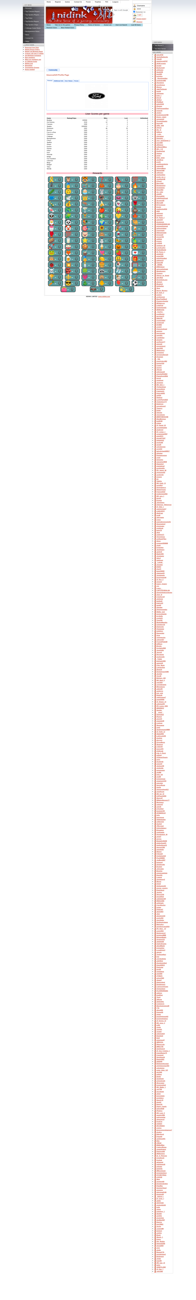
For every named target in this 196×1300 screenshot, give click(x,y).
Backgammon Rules (32, 31)
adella (159, 1201)
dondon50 (160, 1194)
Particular (160, 967)
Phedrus (159, 1111)
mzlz (158, 1248)
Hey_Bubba (161, 1241)
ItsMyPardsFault (162, 198)
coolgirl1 (160, 618)
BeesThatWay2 (162, 299)
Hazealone (160, 82)
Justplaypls (161, 575)
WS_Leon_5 (161, 1113)
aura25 (159, 444)
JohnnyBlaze (161, 168)
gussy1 (159, 367)
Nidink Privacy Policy (32, 49)
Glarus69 (160, 262)
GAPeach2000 (161, 796)
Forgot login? (141, 19)
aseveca (159, 331)
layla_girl (160, 774)
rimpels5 (160, 215)
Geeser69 (160, 1012)
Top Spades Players (32, 15)
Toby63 (159, 59)
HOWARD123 (161, 813)
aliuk (158, 532)
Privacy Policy (79, 25)
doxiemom (160, 222)
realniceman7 (161, 697)
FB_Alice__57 (161, 928)
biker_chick (161, 158)
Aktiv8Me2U (161, 946)
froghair (159, 1160)
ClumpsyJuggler (162, 301)
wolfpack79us (161, 539)
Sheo (158, 288)
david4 (159, 1102)
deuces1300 (161, 847)
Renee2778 (160, 1252)
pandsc (159, 295)
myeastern (160, 352)
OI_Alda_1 (160, 507)
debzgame (160, 517)
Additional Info (58, 81)
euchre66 (160, 442)
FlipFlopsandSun (163, 108)
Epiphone (160, 404)
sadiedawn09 (161, 899)
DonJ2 (159, 97)
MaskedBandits (162, 622)
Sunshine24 (161, 1057)
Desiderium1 (161, 984)
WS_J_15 (160, 149)
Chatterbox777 (162, 402)
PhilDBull (160, 102)
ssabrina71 (160, 534)
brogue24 (160, 235)
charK (159, 545)
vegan (159, 1014)
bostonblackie (162, 614)
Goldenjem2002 (162, 494)
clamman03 (161, 573)
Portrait (49, 80)
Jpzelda (159, 674)
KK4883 (159, 325)
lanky (158, 1265)
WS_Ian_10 (160, 794)
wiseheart (160, 380)
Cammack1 (160, 391)
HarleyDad (160, 714)
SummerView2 (162, 1188)
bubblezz (160, 631)
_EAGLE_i (160, 1196)
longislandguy (162, 1173)
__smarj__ (160, 712)
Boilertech (160, 1256)
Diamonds (160, 627)
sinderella (160, 768)
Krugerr (159, 500)
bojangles (160, 547)
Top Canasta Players (32, 11)
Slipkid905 (160, 734)
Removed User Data (32, 47)
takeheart (160, 560)
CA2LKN (160, 746)
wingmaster (161, 770)
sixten (159, 1209)
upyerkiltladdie (162, 427)
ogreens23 (160, 322)
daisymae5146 (161, 1192)
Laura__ (159, 588)
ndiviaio (159, 1166)
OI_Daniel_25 (161, 425)
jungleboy (160, 1098)
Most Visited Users (67, 27)
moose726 (160, 237)
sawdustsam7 (161, 509)
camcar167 (160, 639)
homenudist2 (161, 1085)
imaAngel (160, 430)
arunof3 (159, 719)
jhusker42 (160, 761)
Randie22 (160, 1036)
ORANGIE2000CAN (163, 224)
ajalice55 (160, 689)
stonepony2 (161, 879)
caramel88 (160, 1228)
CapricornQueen (162, 986)
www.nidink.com (104, 296)
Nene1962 (160, 190)
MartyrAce (160, 924)
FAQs (27, 41)
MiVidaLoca (161, 303)
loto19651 (160, 1224)
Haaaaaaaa (160, 629)
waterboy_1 (161, 1211)
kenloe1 (159, 1231)
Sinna (159, 541)
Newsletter (28, 65)
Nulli (158, 1038)
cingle (159, 1027)
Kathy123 (160, 603)
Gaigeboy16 (161, 624)
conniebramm (161, 684)
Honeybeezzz (161, 487)
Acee (158, 635)
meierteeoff (161, 1040)
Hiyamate (160, 357)
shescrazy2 (160, 1119)
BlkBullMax (160, 1145)
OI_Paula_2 (160, 217)
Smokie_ (160, 710)
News (27, 35)
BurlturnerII (161, 68)
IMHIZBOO (160, 708)
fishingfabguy (161, 828)
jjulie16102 (160, 104)
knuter (159, 207)
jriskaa (159, 423)
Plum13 (159, 716)
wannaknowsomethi (164, 522)
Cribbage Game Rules (33, 28)
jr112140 (159, 1177)
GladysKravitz (161, 944)
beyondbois (161, 389)
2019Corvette (161, 63)
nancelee (160, 783)
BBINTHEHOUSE (162, 417)
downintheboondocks (164, 592)
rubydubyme (161, 447)
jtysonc (159, 241)
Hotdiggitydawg (162, 922)
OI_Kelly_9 (160, 292)
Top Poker (28, 18)
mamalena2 (161, 466)
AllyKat (159, 100)
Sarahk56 (160, 72)
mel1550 (159, 973)
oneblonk (160, 528)
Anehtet (159, 738)
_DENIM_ (160, 265)
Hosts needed (30, 69)
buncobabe (161, 1096)
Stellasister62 (161, 886)
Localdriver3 (161, 950)
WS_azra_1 (160, 496)
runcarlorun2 (161, 406)
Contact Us (29, 38)
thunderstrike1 (162, 963)
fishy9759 (160, 55)
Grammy (160, 273)
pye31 (159, 162)
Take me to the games (62, 25)
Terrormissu (161, 537)
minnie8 (159, 344)
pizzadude (160, 1091)
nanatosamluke (162, 873)
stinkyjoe (160, 599)
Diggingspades (162, 609)
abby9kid (160, 277)
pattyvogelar (161, 1117)
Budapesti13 (161, 185)
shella (159, 1250)
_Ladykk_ (160, 562)
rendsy (159, 113)
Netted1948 (160, 170)
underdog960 (161, 80)
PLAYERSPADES (162, 991)
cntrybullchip (161, 959)
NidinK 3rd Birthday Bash (34, 51)
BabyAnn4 (160, 1134)
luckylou (160, 76)
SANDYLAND (161, 1267)
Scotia (159, 1226)
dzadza (159, 1132)
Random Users (52, 27)
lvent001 (159, 335)
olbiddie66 (160, 941)
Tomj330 (159, 620)
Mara (158, 1179)
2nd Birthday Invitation (33, 55)
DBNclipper (161, 267)
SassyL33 (160, 1100)
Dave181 (159, 875)
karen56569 (160, 571)
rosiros (159, 1128)
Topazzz (159, 408)
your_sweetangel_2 (163, 140)
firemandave (161, 989)
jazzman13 (160, 316)
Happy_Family (162, 1106)
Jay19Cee (160, 160)
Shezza (159, 87)
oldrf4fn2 (160, 961)
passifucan (160, 791)
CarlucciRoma (161, 1147)
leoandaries (161, 187)
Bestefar (159, 871)
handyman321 (161, 307)
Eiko (158, 1141)
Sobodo (159, 412)
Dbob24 (159, 669)
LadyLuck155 (161, 736)
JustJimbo (160, 920)
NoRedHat (160, 286)
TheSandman (161, 387)
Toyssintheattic (162, 121)
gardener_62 (161, 245)
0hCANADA (161, 1126)
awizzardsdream (162, 269)
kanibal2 (159, 601)
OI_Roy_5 (160, 579)
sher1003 (160, 348)
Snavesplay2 (161, 524)
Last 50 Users (136, 25)
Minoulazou (161, 687)
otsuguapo (160, 526)
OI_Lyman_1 (161, 432)
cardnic (159, 1233)
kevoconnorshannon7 (164, 1130)
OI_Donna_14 (161, 1021)
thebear (159, 153)
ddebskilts (160, 1001)
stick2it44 (160, 254)
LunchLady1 (161, 247)
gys (158, 586)
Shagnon (160, 744)
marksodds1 (161, 175)
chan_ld (159, 594)
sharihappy (160, 549)
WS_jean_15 (161, 1263)
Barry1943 (160, 183)
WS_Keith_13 (161, 483)
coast (158, 457)
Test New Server (160, 49)
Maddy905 (160, 554)
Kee (158, 956)
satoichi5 (160, 663)
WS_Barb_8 (161, 680)
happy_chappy (162, 584)
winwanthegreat (162, 226)
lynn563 (159, 74)
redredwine (160, 1068)
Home (49, 25)
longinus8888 (161, 935)
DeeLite (159, 1222)
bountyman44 (161, 577)
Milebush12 (161, 350)
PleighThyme (161, 489)
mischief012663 (162, 374)
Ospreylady (161, 230)
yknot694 (160, 1010)
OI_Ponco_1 (161, 252)
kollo (158, 1207)
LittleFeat (160, 305)
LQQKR (159, 243)
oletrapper (160, 136)
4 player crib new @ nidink (34, 53)
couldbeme (160, 314)
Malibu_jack (161, 612)
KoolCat (159, 1121)
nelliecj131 (160, 821)
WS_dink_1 (160, 385)
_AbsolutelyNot (162, 78)
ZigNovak (160, 751)
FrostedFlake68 (162, 642)
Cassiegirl (160, 1055)
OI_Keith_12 (161, 732)
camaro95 (160, 166)
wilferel (159, 755)
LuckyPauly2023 (162, 399)
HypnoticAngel (162, 329)
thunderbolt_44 (162, 834)
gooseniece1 (161, 346)
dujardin (159, 340)
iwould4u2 (160, 896)
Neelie (159, 1076)
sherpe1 (159, 282)
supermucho (161, 637)
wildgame (160, 70)
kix (158, 479)
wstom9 (159, 764)
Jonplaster (160, 556)
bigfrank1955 (161, 661)
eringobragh (161, 1081)
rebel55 (159, 194)
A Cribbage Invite (31, 61)
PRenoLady (161, 1044)
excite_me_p (161, 177)
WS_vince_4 (161, 1023)
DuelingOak (161, 151)
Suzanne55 (160, 200)
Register (139, 22)
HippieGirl (160, 464)
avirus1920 (160, 978)
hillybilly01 (160, 440)
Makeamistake (161, 232)
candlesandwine (162, 164)
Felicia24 (160, 854)
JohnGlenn (160, 502)
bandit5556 (160, 699)
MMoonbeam (161, 1171)
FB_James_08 (161, 470)
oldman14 (160, 260)
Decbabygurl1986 (163, 671)
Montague (160, 802)
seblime (159, 239)
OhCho (159, 127)
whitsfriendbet (162, 258)
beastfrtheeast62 (162, 1016)
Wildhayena (161, 1153)
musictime (160, 1218)
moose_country (162, 888)
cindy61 (159, 1029)
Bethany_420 (161, 678)
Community (53, 70)
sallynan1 (160, 172)
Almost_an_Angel (163, 275)
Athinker (160, 453)
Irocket (159, 65)
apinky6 (159, 552)
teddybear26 (161, 1164)
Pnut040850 (161, 858)
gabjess (159, 993)
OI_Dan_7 (160, 1269)
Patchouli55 (161, 1151)
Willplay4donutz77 (163, 800)
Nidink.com (29, 63)
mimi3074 (160, 436)
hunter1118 (160, 363)
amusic (159, 952)
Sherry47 (160, 798)
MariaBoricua (161, 419)
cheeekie (160, 564)
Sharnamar (160, 725)
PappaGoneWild (162, 376)
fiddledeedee (161, 819)
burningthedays (162, 1018)
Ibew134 (159, 1104)
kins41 (159, 498)
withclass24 (161, 372)
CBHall (159, 1143)
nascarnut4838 (162, 462)
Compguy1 (160, 1004)
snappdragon (161, 1149)
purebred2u (161, 468)
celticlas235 (161, 704)
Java (158, 914)
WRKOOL (160, 1042)
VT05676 (159, 976)
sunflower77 (161, 342)
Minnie (159, 881)
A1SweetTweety (162, 757)
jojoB (158, 515)
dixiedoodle (161, 864)
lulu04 (159, 91)
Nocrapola (160, 654)
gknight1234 (161, 916)
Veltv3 (159, 558)
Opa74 (159, 569)
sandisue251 (161, 1138)
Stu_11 (159, 130)
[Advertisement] (98, 48)
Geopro (159, 477)
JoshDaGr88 (161, 179)
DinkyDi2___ (161, 138)
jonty (158, 759)
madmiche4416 (162, 209)
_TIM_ (159, 359)
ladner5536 (160, 1108)
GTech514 (160, 809)
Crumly (159, 365)
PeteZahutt (160, 890)
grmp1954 (160, 256)
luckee (159, 907)
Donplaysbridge (162, 1183)
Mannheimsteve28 (163, 1006)
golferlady (160, 903)
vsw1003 (160, 682)
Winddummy (161, 271)
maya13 (159, 582)
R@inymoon (161, 205)
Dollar (159, 410)
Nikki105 (159, 318)
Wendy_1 (160, 1237)
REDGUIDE (160, 901)
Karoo (159, 1239)
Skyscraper (160, 1083)
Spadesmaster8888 (163, 729)
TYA (158, 1008)
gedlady (159, 1123)
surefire (159, 1216)
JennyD (159, 652)
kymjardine (160, 948)
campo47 (160, 804)
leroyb (159, 378)
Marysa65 (160, 202)
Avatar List (107, 25)
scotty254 (160, 918)
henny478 (160, 749)
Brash (159, 1235)
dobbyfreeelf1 (161, 843)
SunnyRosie (161, 785)
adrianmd (160, 1162)
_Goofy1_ (160, 312)
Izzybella (160, 616)
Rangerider (160, 633)
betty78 (159, 530)
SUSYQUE (160, 1203)
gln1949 (159, 1072)
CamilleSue (160, 337)
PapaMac (160, 1186)
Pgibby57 (160, 909)
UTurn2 (159, 181)
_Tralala (159, 659)
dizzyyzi (159, 740)
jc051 (158, 1025)
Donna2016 (160, 196)
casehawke (160, 832)
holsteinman (161, 779)
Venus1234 (160, 894)
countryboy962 (162, 361)
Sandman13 (161, 1049)
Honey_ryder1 (161, 117)
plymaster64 (161, 472)
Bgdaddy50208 (162, 841)
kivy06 (159, 969)
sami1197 (160, 220)
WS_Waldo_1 (161, 1087)
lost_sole (160, 693)
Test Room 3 (159, 45)
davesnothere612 (163, 789)
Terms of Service (94, 25)
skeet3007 (160, 911)
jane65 (159, 605)
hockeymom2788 (162, 115)
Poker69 (159, 1136)
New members (30, 57)
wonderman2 (161, 1254)
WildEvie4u (160, 309)
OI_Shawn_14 (161, 702)
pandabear (160, 971)
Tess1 (159, 997)
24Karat (159, 999)
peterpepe (160, 93)
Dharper (159, 106)
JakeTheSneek (162, 89)
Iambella (159, 1168)
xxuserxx (160, 1190)
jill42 (158, 211)
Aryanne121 (161, 939)
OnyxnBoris (161, 742)
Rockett (159, 866)
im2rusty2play (161, 228)
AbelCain (160, 513)
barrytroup (160, 817)
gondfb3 (160, 485)
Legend (159, 877)
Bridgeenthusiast (163, 1063)
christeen (160, 382)
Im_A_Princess (162, 1156)
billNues (159, 644)
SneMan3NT (161, 1220)
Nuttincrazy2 (161, 933)
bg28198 (159, 421)
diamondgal (161, 982)
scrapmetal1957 (162, 434)
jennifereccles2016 (163, 926)
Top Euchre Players (32, 21)
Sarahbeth (160, 1078)
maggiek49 (160, 721)
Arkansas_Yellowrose (164, 504)
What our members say (33, 59)
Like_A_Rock (161, 753)
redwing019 (161, 1033)
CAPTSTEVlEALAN (163, 590)
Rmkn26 (159, 695)
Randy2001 (160, 1059)
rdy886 (159, 772)
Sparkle (159, 1213)
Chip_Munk (161, 665)
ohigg (159, 1094)
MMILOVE (160, 1046)
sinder (159, 1258)
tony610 (159, 449)
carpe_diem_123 (162, 1070)
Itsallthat (160, 995)
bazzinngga (161, 333)
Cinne (159, 520)
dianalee (159, 607)
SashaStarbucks (162, 57)
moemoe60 (160, 1181)
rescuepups (161, 414)
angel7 (159, 836)
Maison (159, 851)
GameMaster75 (162, 1053)
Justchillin (160, 650)
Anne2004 (160, 1245)
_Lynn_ (159, 134)
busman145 (161, 811)
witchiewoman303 (163, 1066)
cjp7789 (159, 1089)
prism (159, 155)
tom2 (158, 727)
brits (158, 815)
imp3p (159, 787)
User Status (69, 81)
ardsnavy (160, 213)
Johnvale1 (160, 869)
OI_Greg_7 (160, 1198)
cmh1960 (160, 1271)
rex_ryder (160, 192)
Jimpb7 (159, 980)
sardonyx (160, 691)
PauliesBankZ (161, 250)
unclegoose (161, 297)
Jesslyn (159, 892)
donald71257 (161, 438)
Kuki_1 (159, 95)
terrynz (159, 839)
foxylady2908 (161, 648)
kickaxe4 (160, 862)
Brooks (159, 646)
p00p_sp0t (160, 125)
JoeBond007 (161, 860)
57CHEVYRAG (161, 1175)
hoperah (159, 110)
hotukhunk (160, 1158)
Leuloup (159, 723)
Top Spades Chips (31, 25)
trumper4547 (161, 320)
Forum (76, 81)
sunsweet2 (160, 119)
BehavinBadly (161, 937)
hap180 (159, 1261)
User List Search (121, 25)
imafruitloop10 (162, 845)
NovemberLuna (162, 280)
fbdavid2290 (161, 1243)
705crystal (160, 826)
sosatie (159, 1031)
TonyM (159, 676)
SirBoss (159, 132)
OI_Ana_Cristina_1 (163, 1051)
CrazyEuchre (161, 905)
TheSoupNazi (161, 954)
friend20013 (161, 965)
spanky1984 (161, 1115)
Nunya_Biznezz (162, 290)
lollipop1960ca (162, 147)
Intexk (159, 884)
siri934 (159, 395)
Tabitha (159, 481)
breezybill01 (161, 393)
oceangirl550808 (162, 543)
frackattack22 (161, 856)
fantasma (160, 459)
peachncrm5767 (162, 61)
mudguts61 (161, 657)
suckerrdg (160, 475)
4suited (159, 824)
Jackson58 (160, 766)
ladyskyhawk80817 (163, 451)
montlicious (161, 85)
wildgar (159, 1074)
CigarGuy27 (161, 597)
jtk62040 (159, 1061)
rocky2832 (160, 931)
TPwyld (159, 370)
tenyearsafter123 (162, 354)
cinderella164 (161, 1205)
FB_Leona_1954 (162, 706)
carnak (159, 806)
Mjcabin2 (160, 284)
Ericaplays (160, 830)
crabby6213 (161, 511)
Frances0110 (161, 492)
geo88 (159, 776)
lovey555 (160, 142)
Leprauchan (161, 667)
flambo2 (159, 397)
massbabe (160, 849)
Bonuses (28, 8)
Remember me (140, 12)
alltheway (160, 145)
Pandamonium (162, 455)
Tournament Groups (32, 67)
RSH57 (159, 567)
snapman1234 (161, 781)
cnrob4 (159, 327)
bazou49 (160, 123)
